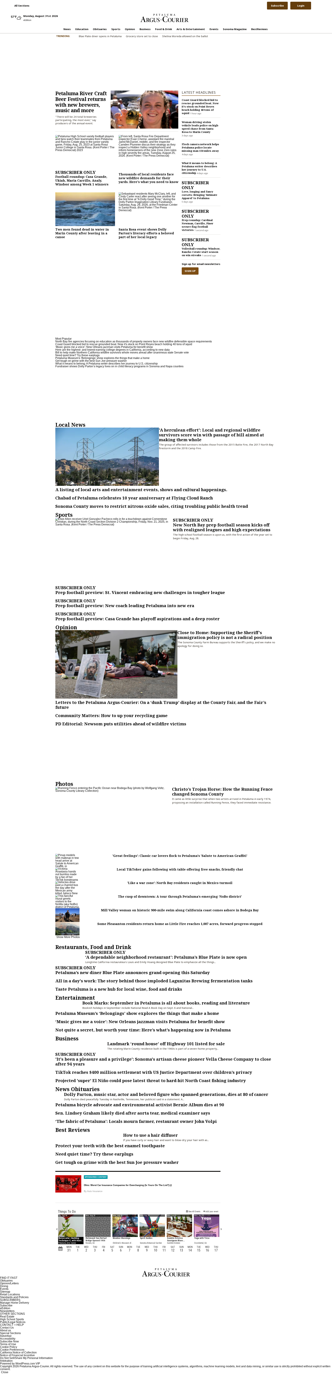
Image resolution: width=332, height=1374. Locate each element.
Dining (4, 1286)
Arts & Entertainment (191, 29)
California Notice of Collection (18, 1352)
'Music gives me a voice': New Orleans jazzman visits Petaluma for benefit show (104, 346)
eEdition (5, 1308)
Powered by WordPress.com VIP (20, 1363)
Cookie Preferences (12, 1349)
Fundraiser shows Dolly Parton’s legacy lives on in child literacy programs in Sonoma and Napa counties (119, 366)
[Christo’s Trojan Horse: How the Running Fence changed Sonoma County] (113, 819)
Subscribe (277, 5)
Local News (70, 424)
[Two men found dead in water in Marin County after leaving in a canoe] (85, 209)
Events (214, 29)
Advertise (6, 1335)
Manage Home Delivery (14, 1302)
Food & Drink (163, 29)
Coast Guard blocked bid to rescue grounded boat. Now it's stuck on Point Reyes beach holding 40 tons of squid (123, 344)
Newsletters (7, 1311)
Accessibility (7, 1338)
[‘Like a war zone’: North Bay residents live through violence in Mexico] (67, 888)
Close (4, 1372)
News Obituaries (77, 1089)
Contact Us (7, 1327)
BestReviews (259, 29)
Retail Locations (10, 1294)
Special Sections (10, 1333)
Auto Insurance (94, 1191)
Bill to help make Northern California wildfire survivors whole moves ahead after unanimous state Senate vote (122, 352)
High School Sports (12, 1319)
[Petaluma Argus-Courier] (164, 18)
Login (300, 5)
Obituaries (100, 29)
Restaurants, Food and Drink (93, 947)
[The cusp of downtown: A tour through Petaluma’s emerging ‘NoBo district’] (67, 901)
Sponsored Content (96, 1177)
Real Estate (7, 1316)
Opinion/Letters (9, 1283)
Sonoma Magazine (235, 29)
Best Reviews (72, 1129)
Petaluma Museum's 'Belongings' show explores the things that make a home (102, 358)
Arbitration (6, 1360)
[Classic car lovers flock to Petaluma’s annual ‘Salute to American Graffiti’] (67, 860)
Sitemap (5, 1291)
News (67, 29)
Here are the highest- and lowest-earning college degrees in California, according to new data (112, 349)
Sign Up (190, 271)
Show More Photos (68, 937)
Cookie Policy (8, 1346)
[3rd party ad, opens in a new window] (68, 1184)
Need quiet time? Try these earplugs (77, 355)
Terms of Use (8, 1344)
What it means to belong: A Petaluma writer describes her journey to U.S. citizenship (106, 363)
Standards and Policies (14, 1297)
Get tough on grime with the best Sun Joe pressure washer (91, 360)
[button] (20, 5)
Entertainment (75, 997)
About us (5, 1330)
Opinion (130, 29)
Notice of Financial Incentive (17, 1355)
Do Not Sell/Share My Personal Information (26, 1358)
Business (145, 29)
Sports (115, 29)
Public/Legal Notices (12, 1322)
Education (81, 29)
